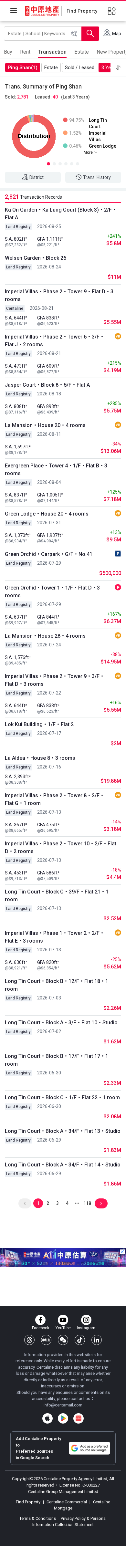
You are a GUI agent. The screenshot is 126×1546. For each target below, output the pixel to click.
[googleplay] (63, 1418)
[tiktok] (80, 1340)
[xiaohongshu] (46, 1340)
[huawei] (78, 1418)
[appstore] (47, 1418)
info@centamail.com (63, 1405)
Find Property (28, 1501)
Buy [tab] (8, 52)
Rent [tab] (25, 52)
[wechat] (63, 1340)
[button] (118, 67)
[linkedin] (96, 1340)
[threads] (29, 1340)
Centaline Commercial (67, 1501)
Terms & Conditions (38, 1518)
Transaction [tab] (52, 52)
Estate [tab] (81, 52)
